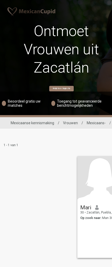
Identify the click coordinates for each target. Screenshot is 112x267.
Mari (85, 207)
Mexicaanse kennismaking (32, 123)
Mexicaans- (96, 123)
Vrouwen (70, 123)
